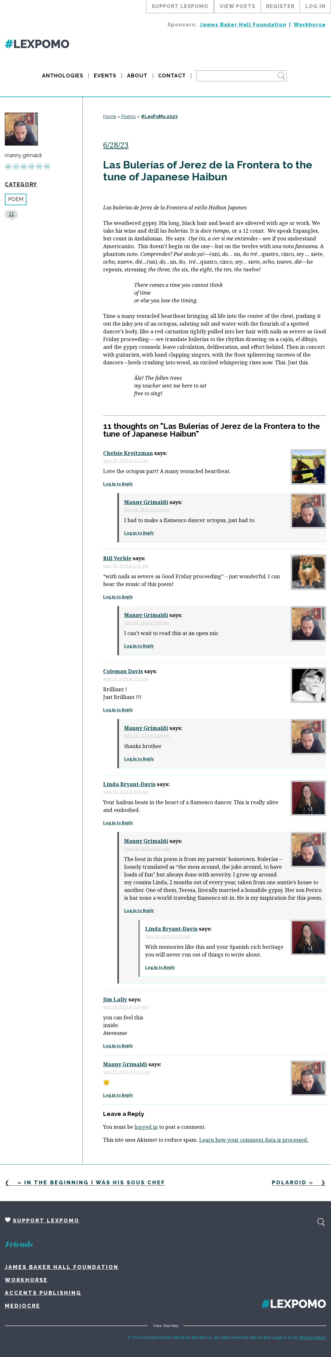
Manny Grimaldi (146, 502)
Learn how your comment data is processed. (253, 1139)
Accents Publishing (43, 1293)
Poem (15, 199)
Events (105, 76)
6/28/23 (116, 144)
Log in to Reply (118, 484)
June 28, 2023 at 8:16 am (167, 936)
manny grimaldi (23, 155)
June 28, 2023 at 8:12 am (146, 848)
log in (315, 6)
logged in (146, 1126)
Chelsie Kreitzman (128, 453)
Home (109, 116)
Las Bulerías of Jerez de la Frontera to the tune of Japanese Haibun (207, 171)
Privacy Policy (312, 1337)
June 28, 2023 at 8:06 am (146, 622)
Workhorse (310, 25)
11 (11, 214)
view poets (237, 6)
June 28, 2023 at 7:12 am (125, 679)
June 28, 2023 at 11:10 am (127, 1072)
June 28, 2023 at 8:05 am (146, 509)
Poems (128, 116)
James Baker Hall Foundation (243, 25)
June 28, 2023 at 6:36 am (125, 566)
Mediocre (22, 1306)
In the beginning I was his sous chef (94, 1183)
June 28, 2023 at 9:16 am (125, 1007)
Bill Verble (117, 558)
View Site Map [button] (165, 1325)
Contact (172, 76)
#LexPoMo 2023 (159, 116)
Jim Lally (115, 999)
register (280, 6)
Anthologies (62, 76)
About (137, 76)
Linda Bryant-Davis (129, 784)
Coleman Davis (123, 671)
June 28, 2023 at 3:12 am (125, 460)
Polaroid (289, 1183)
